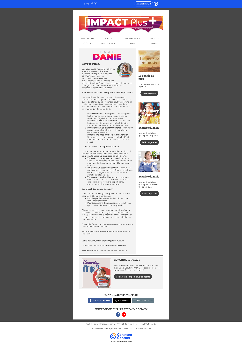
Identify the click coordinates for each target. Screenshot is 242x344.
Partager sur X (123, 301)
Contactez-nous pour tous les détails (133, 277)
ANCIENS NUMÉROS (109, 43)
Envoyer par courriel (145, 301)
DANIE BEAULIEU (88, 38)
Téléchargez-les (149, 142)
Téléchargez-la (149, 93)
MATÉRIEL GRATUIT (133, 38)
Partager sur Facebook (101, 301)
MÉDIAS (133, 43)
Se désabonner (97, 329)
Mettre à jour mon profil (112, 329)
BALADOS (154, 43)
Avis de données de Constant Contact (137, 329)
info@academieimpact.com (108, 250)
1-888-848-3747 (122, 250)
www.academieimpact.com (90, 250)
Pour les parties (94, 198)
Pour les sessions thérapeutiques (102, 203)
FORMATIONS (154, 38)
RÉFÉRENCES (88, 43)
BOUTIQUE (109, 38)
